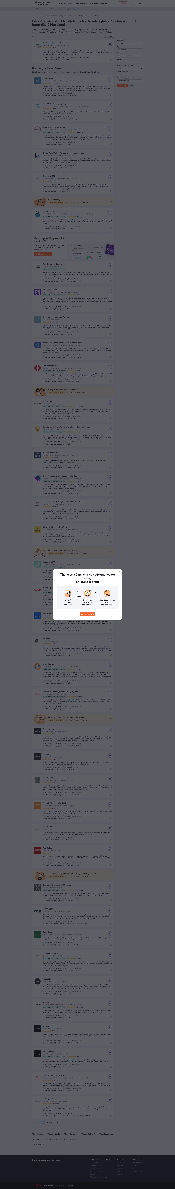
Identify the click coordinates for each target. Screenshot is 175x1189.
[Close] (119, 571)
